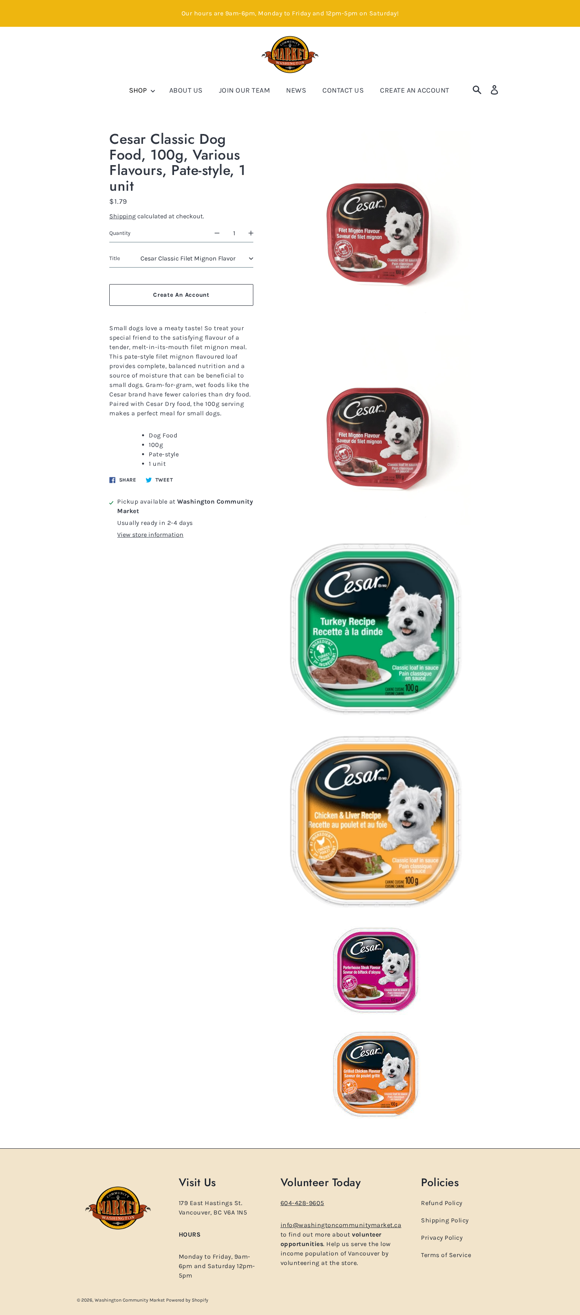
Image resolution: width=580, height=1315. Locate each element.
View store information (150, 534)
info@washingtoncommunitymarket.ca (341, 1225)
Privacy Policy (441, 1237)
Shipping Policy (445, 1220)
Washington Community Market (130, 1300)
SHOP (138, 90)
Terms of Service (446, 1255)
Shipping (122, 216)
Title (114, 258)
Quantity (120, 232)
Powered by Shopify (187, 1300)
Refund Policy (441, 1203)
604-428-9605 (302, 1203)
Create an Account (181, 294)
